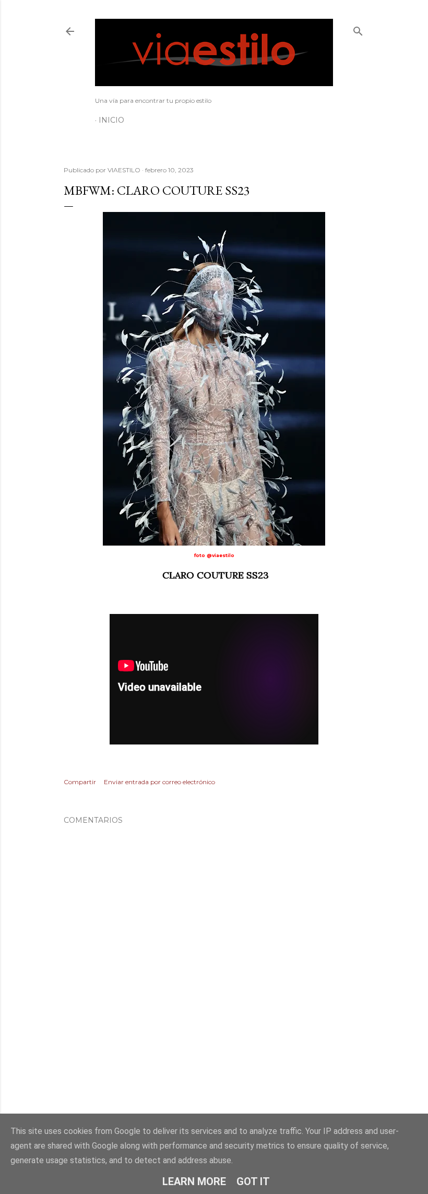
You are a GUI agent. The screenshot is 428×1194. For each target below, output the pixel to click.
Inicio (111, 120)
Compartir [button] (80, 782)
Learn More (194, 1181)
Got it (253, 1181)
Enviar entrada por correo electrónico (159, 782)
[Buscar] (358, 29)
